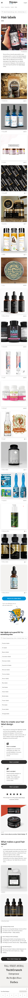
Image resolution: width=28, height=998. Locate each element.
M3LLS (3, 892)
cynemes (4, 162)
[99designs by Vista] (13, 2)
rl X (3, 832)
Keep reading (16, 932)
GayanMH (5, 131)
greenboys (5, 223)
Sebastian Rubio (6, 531)
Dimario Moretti (6, 316)
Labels (12, 7)
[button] (26, 989)
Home (2, 7)
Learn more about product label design (13, 834)
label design (22, 64)
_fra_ (4, 285)
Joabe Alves (5, 100)
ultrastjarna (24, 51)
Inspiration (7, 7)
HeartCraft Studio (5, 921)
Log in (25, 2)
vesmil (4, 377)
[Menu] (2, 2)
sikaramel (5, 408)
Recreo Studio (5, 469)
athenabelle (5, 346)
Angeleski (4, 500)
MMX (4, 254)
